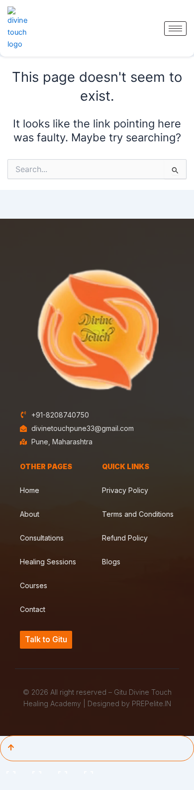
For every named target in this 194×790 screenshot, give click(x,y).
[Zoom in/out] (12, 770)
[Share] (64, 770)
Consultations (42, 538)
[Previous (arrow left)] (12, 784)
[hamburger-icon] (175, 28)
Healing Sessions (48, 561)
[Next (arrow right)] (38, 784)
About (29, 514)
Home (29, 490)
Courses (33, 585)
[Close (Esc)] (89, 770)
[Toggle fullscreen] (38, 770)
